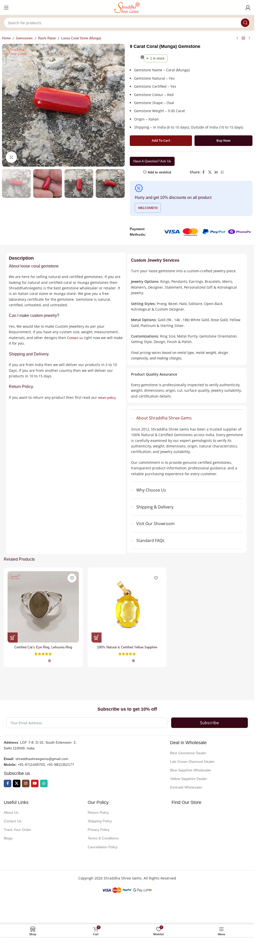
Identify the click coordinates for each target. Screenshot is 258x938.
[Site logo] (127, 7)
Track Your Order (17, 830)
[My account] (248, 8)
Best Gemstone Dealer (188, 753)
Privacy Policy (99, 830)
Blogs (8, 838)
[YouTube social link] (35, 783)
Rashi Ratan (47, 38)
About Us (11, 812)
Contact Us (12, 821)
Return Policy (98, 812)
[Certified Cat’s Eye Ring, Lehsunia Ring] (43, 607)
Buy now (223, 140)
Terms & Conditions (103, 838)
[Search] (245, 22)
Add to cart (161, 140)
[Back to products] (243, 38)
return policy (107, 398)
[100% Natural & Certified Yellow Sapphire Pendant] (127, 607)
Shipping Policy (100, 821)
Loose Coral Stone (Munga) (81, 38)
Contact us (75, 338)
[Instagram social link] (25, 783)
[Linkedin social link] (216, 172)
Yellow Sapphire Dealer (188, 779)
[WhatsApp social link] (222, 172)
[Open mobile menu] (6, 8)
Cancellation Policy (103, 847)
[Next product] (249, 38)
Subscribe (209, 722)
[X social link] (210, 172)
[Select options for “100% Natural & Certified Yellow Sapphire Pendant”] (96, 637)
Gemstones (24, 38)
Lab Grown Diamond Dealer (192, 762)
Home (6, 38)
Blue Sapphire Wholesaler (190, 770)
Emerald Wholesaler (186, 787)
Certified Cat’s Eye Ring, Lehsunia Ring (43, 647)
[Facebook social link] (204, 172)
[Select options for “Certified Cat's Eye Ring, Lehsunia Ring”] (13, 637)
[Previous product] (237, 38)
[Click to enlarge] (11, 157)
